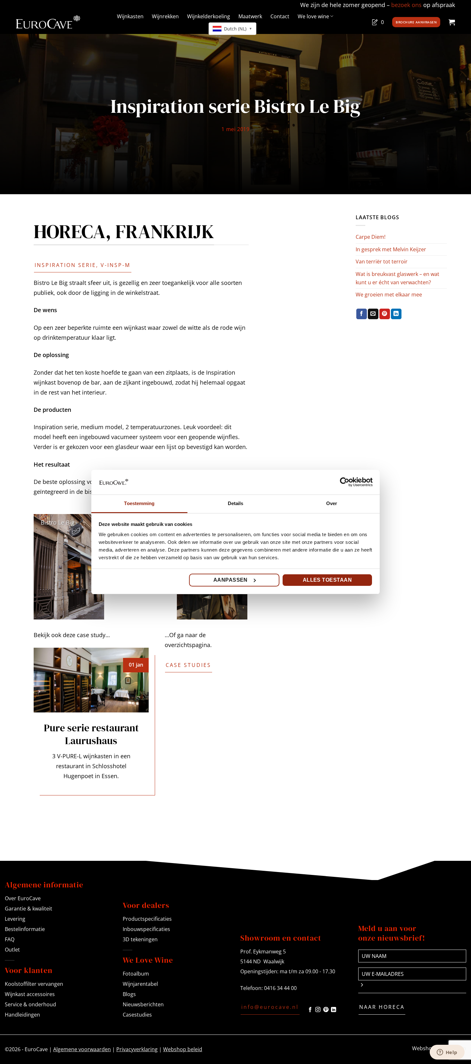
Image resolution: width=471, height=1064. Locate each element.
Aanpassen (230, 580)
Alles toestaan (327, 580)
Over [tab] (331, 503)
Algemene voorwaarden (82, 1049)
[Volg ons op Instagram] (317, 1010)
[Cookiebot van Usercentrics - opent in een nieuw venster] (345, 482)
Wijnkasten (130, 16)
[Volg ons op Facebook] (310, 1010)
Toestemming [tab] (139, 503)
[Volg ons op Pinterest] (325, 1010)
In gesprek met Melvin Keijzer (391, 249)
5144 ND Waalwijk (262, 961)
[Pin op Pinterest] (384, 314)
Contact (279, 16)
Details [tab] (236, 503)
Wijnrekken (165, 16)
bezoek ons (406, 5)
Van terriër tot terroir (382, 261)
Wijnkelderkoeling (208, 16)
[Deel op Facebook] (361, 314)
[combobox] (232, 28)
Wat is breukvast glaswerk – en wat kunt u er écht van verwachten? (397, 278)
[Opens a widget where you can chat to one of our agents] (447, 1053)
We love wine (313, 16)
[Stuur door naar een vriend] (373, 314)
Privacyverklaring (137, 1049)
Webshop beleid (182, 1049)
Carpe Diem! (370, 236)
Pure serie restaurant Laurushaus (91, 734)
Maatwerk (250, 16)
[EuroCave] (48, 21)
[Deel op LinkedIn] (396, 314)
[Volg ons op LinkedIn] (333, 1010)
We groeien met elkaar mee (389, 294)
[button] (452, 22)
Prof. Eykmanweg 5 (263, 951)
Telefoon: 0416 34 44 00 (268, 988)
